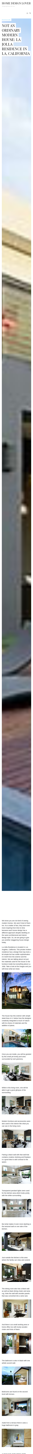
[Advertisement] (18, 904)
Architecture (6, 19)
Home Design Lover (16, 3)
